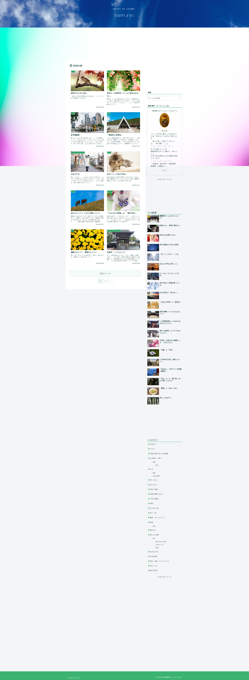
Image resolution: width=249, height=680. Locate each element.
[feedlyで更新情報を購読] (163, 170)
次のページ (105, 273)
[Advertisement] (124, 43)
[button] (180, 98)
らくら (164, 131)
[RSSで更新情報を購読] (166, 170)
